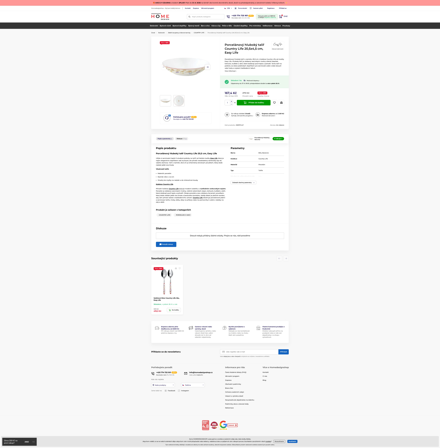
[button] (207, 67)
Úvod (153, 33)
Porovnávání (242, 8)
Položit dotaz (167, 244)
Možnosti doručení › (268, 116)
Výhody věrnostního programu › (242, 116)
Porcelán (261, 164)
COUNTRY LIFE (199, 33)
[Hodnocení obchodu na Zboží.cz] (233, 425)
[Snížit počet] (231, 104)
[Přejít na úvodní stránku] (160, 17)
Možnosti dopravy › (253, 80)
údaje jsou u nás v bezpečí (231, 356)
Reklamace (229, 408)
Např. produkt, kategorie (201, 17)
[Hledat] (189, 16)
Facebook (171, 391)
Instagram (185, 391)
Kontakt (188, 8)
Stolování (161, 33)
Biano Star (229, 388)
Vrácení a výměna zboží (234, 396)
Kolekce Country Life (164, 184)
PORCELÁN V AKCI (183, 215)
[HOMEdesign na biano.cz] (205, 425)
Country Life (263, 159)
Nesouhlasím (279, 441)
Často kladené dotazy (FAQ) (235, 372)
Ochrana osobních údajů (234, 392)
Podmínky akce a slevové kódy (237, 404)
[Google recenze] (224, 425)
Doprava (196, 8)
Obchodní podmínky (233, 384)
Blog (264, 380)
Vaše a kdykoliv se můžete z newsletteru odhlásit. (245, 356)
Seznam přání (258, 8)
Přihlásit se (282, 8)
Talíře (260, 170)
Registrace (270, 8)
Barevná (265, 153)
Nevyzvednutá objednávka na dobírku (239, 400)
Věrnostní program (207, 8)
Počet (227, 102)
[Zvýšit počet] (231, 101)
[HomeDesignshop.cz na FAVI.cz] (214, 425)
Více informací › (231, 71)
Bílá (259, 153)
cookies (268, 441)
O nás (265, 376)
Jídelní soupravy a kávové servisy (179, 33)
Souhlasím (292, 441)
